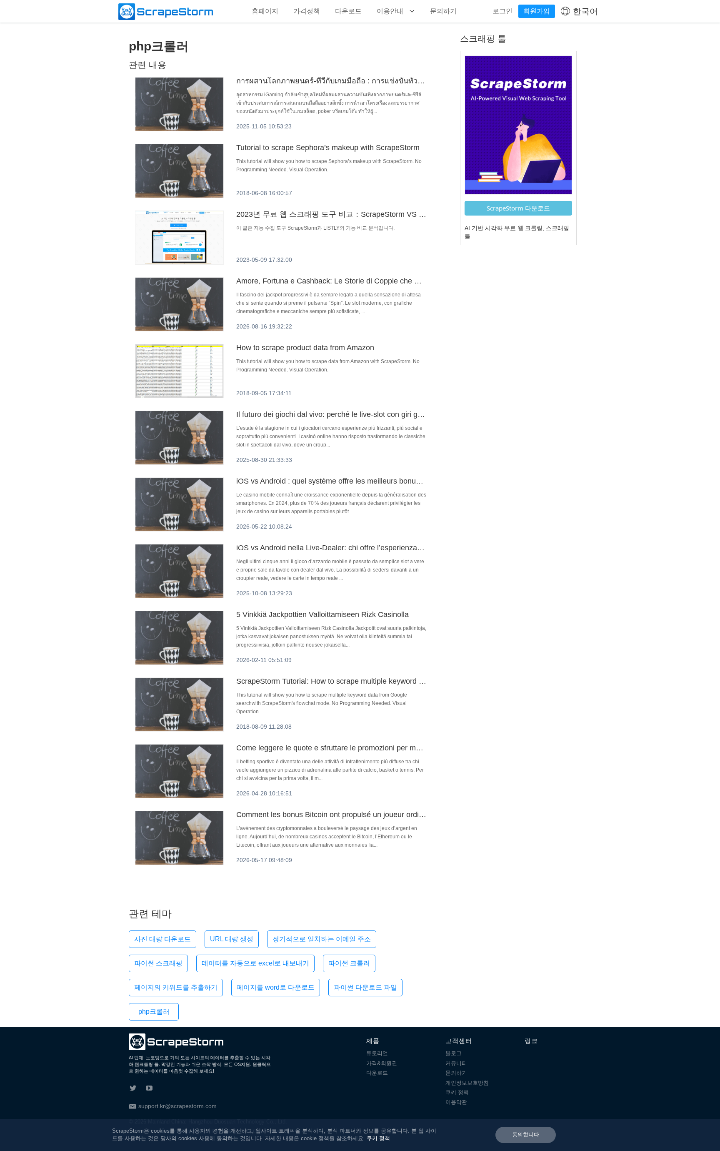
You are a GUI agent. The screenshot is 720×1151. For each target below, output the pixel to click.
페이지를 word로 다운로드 (276, 987)
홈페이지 (265, 11)
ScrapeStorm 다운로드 (518, 208)
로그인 (502, 11)
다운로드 (348, 11)
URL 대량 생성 (231, 939)
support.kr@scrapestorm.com (177, 1106)
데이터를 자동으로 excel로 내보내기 (255, 963)
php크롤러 (154, 1011)
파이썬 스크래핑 (158, 963)
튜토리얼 (377, 1053)
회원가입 (536, 11)
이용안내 (391, 11)
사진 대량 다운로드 (162, 939)
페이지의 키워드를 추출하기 (176, 987)
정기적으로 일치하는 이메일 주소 (321, 939)
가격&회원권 (381, 1063)
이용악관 (456, 1102)
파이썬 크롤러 (349, 963)
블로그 (453, 1053)
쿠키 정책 (457, 1092)
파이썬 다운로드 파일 (365, 987)
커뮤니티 (456, 1063)
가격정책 (306, 11)
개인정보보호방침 (467, 1083)
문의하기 (443, 11)
